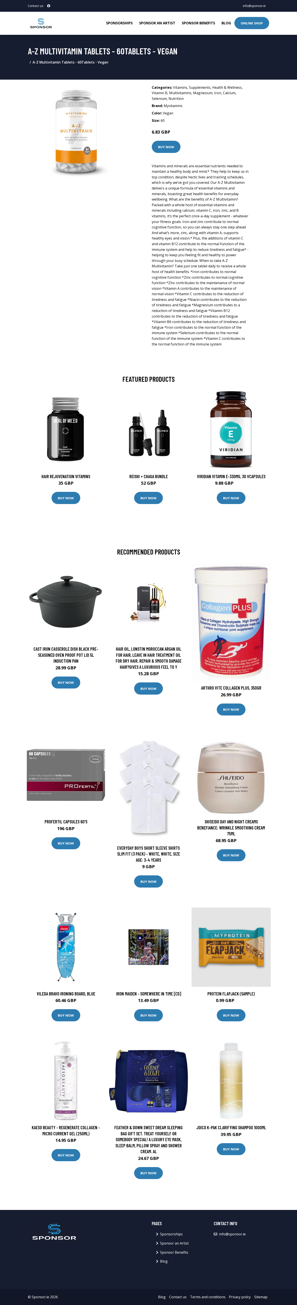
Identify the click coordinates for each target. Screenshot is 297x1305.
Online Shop (252, 23)
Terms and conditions (207, 1297)
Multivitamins (180, 92)
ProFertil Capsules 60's (66, 821)
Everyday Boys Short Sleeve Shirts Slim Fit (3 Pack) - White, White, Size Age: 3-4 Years (148, 854)
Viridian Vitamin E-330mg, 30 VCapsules (231, 476)
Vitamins (180, 87)
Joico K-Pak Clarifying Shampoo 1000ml (231, 1127)
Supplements (199, 87)
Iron (217, 92)
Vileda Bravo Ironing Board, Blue (66, 993)
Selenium (159, 98)
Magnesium (202, 92)
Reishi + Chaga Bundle (148, 476)
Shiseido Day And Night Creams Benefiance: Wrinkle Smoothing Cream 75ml (231, 827)
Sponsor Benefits (198, 23)
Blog (226, 23)
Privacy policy (240, 1297)
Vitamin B (159, 92)
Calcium (229, 92)
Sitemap (260, 1297)
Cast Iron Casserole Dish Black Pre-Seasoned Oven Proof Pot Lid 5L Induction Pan (65, 654)
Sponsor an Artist (157, 23)
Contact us (178, 1297)
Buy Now (166, 147)
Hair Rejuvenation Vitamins (66, 476)
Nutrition (176, 98)
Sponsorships (119, 23)
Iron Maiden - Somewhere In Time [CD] (148, 993)
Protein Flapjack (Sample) (231, 993)
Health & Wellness (227, 87)
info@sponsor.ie (254, 6)
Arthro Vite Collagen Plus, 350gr (231, 687)
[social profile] (48, 6)
